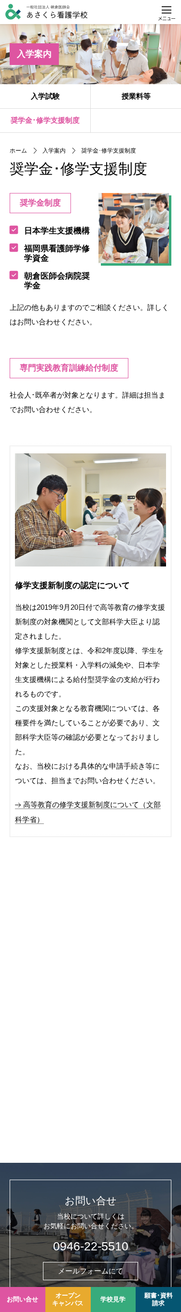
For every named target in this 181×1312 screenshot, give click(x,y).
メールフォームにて (90, 1271)
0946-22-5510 (90, 1246)
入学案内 (34, 54)
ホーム (18, 150)
